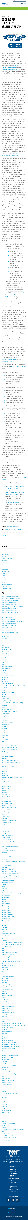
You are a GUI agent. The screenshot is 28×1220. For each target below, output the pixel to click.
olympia (4, 950)
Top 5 (3, 1099)
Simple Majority (6, 1019)
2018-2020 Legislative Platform (11, 598)
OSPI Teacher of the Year (9, 952)
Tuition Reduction (7, 1110)
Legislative (16, 526)
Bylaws (4, 696)
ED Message (5, 752)
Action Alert (5, 636)
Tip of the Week (6, 1097)
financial (4, 794)
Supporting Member (8, 1072)
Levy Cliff (4, 888)
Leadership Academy (8, 869)
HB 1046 (4, 833)
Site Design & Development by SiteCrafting (16, 1215)
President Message (7, 965)
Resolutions (20, 529)
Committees (5, 713)
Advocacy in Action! (7, 641)
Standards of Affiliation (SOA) (10, 1044)
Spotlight (4, 1038)
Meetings (4, 901)
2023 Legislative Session (9, 610)
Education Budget (7, 754)
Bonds (3, 690)
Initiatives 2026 (6, 857)
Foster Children (6, 805)
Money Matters (6, 921)
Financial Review (6, 797)
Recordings (5, 978)
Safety (3, 582)
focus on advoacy (7, 801)
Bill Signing (5, 677)
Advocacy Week (6, 643)
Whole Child (5, 1133)
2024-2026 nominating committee (12, 621)
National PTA (5, 927)
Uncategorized (6, 588)
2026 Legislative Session (9, 630)
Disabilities (5, 739)
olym (3, 948)
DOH (3, 743)
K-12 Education (6, 865)
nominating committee (8, 933)
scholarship (5, 1000)
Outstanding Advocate (8, 954)
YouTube (13, 1200)
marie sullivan (6, 895)
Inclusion (4, 848)
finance (4, 790)
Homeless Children (7, 839)
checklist (4, 705)
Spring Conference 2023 (9, 1042)
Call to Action (6, 698)
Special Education (7, 584)
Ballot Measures (6, 670)
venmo (4, 1117)
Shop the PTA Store (13, 1189)
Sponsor (4, 1033)
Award (3, 662)
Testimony (5, 1089)
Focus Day (5, 799)
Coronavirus (5, 724)
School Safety (6, 1008)
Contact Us (13, 1166)
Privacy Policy (20, 1214)
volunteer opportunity (8, 1123)
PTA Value (4, 974)
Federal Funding (6, 786)
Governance (5, 562)
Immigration (5, 844)
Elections (4, 758)
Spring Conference (7, 1040)
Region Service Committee (9, 987)
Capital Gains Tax (7, 701)
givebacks (4, 814)
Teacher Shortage (7, 1082)
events (4, 773)
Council (4, 726)
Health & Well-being (7, 565)
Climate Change (6, 709)
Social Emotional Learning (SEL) (11, 1023)
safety (3, 997)
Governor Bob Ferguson (9, 820)
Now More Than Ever (8, 936)
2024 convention (7, 617)
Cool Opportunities (7, 722)
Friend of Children (7, 809)
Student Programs (7, 1057)
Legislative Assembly (10, 529)
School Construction (8, 1002)
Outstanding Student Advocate (11, 961)
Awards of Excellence (8, 666)
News (3, 573)
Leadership (5, 567)
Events (4, 556)
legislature (5, 884)
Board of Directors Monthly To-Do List (13, 686)
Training (4, 586)
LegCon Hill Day (6, 878)
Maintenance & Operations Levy (11, 893)
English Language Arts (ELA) (10, 760)
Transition (5, 1106)
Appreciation (5, 651)
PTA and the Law (7, 969)
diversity (4, 741)
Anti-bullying (5, 647)
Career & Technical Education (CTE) (12, 703)
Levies (3, 886)
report (4, 991)
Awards (4, 552)
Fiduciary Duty (6, 788)
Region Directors (7, 985)
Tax (3, 1076)
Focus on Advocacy (7, 803)
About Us (13, 1182)
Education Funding (7, 756)
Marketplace (5, 897)
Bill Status (4, 679)
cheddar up (5, 707)
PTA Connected (6, 972)
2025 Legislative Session (9, 623)
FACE (3, 779)
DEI (3, 737)
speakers (4, 1029)
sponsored (5, 1036)
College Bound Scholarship (9, 711)
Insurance (5, 859)
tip (2, 1095)
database (4, 733)
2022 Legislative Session (9, 604)
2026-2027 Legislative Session (10, 632)
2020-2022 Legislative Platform (11, 600)
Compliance (5, 716)
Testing (4, 1091)
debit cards (5, 735)
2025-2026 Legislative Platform (11, 625)
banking (4, 673)
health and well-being (8, 835)
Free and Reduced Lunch (9, 807)
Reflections (5, 580)
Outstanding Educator (8, 957)
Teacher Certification (8, 1080)
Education (5, 554)
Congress (4, 718)
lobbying (4, 891)
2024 (3, 615)
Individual (4, 852)
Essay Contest (6, 769)
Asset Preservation (7, 658)
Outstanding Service (8, 959)
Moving (4, 925)
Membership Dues (7, 912)
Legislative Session (7, 882)
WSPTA (5, 3)
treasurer (4, 1108)
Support (4, 1069)
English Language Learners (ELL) (11, 762)
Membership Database (8, 908)
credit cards (5, 731)
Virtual (4, 1119)
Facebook (8, 1200)
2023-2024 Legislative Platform (11, 613)
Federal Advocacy (7, 784)
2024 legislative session (8, 619)
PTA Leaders (13, 1174)
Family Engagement (7, 558)
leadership (5, 867)
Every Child (5, 775)
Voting (3, 1125)
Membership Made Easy (9, 916)
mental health (6, 918)
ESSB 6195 (4, 771)
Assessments (5, 656)
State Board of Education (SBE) (11, 1046)
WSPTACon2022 (6, 1140)
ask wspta (4, 653)
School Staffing (6, 1010)
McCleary (4, 899)
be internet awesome (8, 675)
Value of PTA (5, 1112)
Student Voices (6, 1059)
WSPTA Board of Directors (10, 1136)
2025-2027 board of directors (10, 628)
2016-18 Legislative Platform (10, 596)
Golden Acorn (6, 816)
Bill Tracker (5, 681)
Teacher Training (7, 1084)
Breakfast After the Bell (8, 692)
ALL (3, 645)
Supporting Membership (9, 1074)
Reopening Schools (7, 989)
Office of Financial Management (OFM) (13, 942)
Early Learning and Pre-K (9, 749)
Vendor (4, 1115)
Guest (3, 829)
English (16, 0)
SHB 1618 (4, 1017)
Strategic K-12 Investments (10, 1055)
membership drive (7, 910)
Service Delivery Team (8, 1014)
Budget (4, 694)
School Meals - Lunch (8, 1004)
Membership (5, 571)
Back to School (6, 668)
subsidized (5, 1061)
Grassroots (5, 827)
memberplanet (6, 903)
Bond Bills (4, 688)
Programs (5, 577)
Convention (5, 720)
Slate (3, 1021)
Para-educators (6, 963)
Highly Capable (6, 837)
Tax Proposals (6, 1078)
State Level (5, 1051)
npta (3, 938)
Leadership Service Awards (10, 873)
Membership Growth (8, 914)
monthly (4, 923)
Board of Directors (7, 683)
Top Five (4, 1102)
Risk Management (7, 995)
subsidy (4, 1063)
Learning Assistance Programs (11, 876)
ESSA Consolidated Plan (9, 767)
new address (5, 929)
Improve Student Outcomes (10, 846)
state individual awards (8, 1048)
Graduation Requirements (9, 825)
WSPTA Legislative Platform (10, 1138)
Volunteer (4, 1121)
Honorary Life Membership (10, 842)
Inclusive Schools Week (8, 850)
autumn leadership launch (9, 660)
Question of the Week (8, 976)
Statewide (5, 1053)
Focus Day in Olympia (12, 502)
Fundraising (5, 812)
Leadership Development (9, 871)
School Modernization (8, 1006)
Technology (5, 1087)
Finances (4, 560)
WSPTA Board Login (15, 1208)
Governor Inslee (6, 822)
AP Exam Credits (6, 649)
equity (3, 764)
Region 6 (4, 982)
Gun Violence (5, 831)
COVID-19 (5, 728)
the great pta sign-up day (9, 1093)
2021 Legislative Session (9, 602)
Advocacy (9, 526)
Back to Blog (4, 535)
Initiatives (4, 854)
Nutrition (4, 940)
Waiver (4, 1127)
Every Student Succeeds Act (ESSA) (12, 777)
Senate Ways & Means (8, 1012)
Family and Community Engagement (12, 782)
